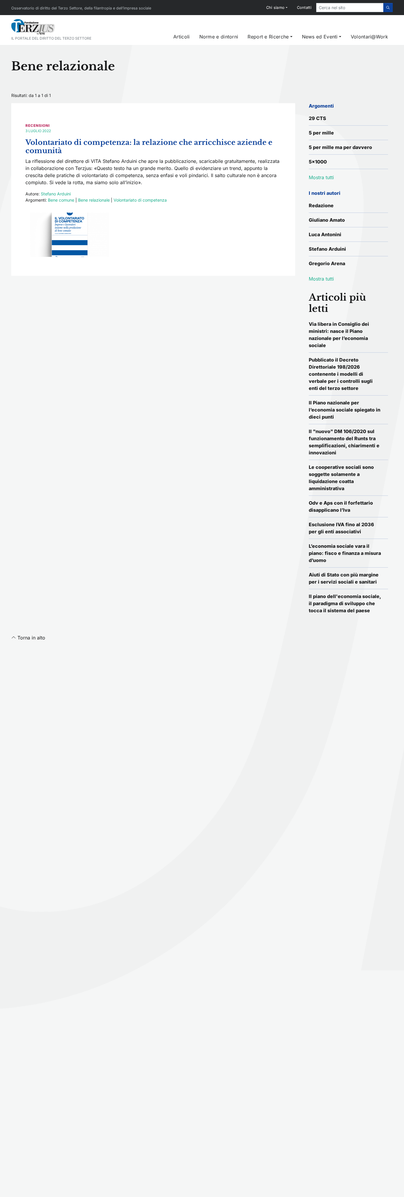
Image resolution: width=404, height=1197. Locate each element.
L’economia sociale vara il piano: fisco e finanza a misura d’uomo (345, 553)
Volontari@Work (369, 37)
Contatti (304, 7)
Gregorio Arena (327, 263)
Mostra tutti (321, 279)
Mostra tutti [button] (321, 177)
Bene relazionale (94, 200)
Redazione (321, 205)
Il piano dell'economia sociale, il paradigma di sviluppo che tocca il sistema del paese (345, 603)
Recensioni (37, 125)
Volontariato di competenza (140, 200)
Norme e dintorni (218, 37)
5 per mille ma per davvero (340, 147)
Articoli (181, 37)
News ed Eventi (320, 37)
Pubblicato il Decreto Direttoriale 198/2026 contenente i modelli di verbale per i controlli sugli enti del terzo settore (341, 374)
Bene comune (61, 200)
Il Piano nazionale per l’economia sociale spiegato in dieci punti (344, 410)
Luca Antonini (325, 234)
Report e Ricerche (268, 37)
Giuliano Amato (327, 220)
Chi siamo (275, 7)
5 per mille (321, 133)
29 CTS (317, 118)
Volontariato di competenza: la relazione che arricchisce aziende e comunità (148, 146)
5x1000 (318, 162)
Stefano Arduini (56, 193)
